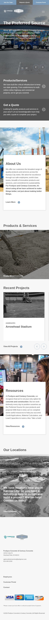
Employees (7, 577)
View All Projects (10, 346)
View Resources (13, 426)
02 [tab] (26, 68)
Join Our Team (8, 2)
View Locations (10, 511)
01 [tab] (22, 68)
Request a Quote (24, 2)
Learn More (10, 202)
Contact (6, 587)
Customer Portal (41, 2)
